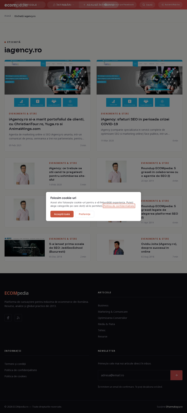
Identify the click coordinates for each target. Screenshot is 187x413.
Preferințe (84, 214)
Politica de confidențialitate (119, 205)
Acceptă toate (62, 214)
